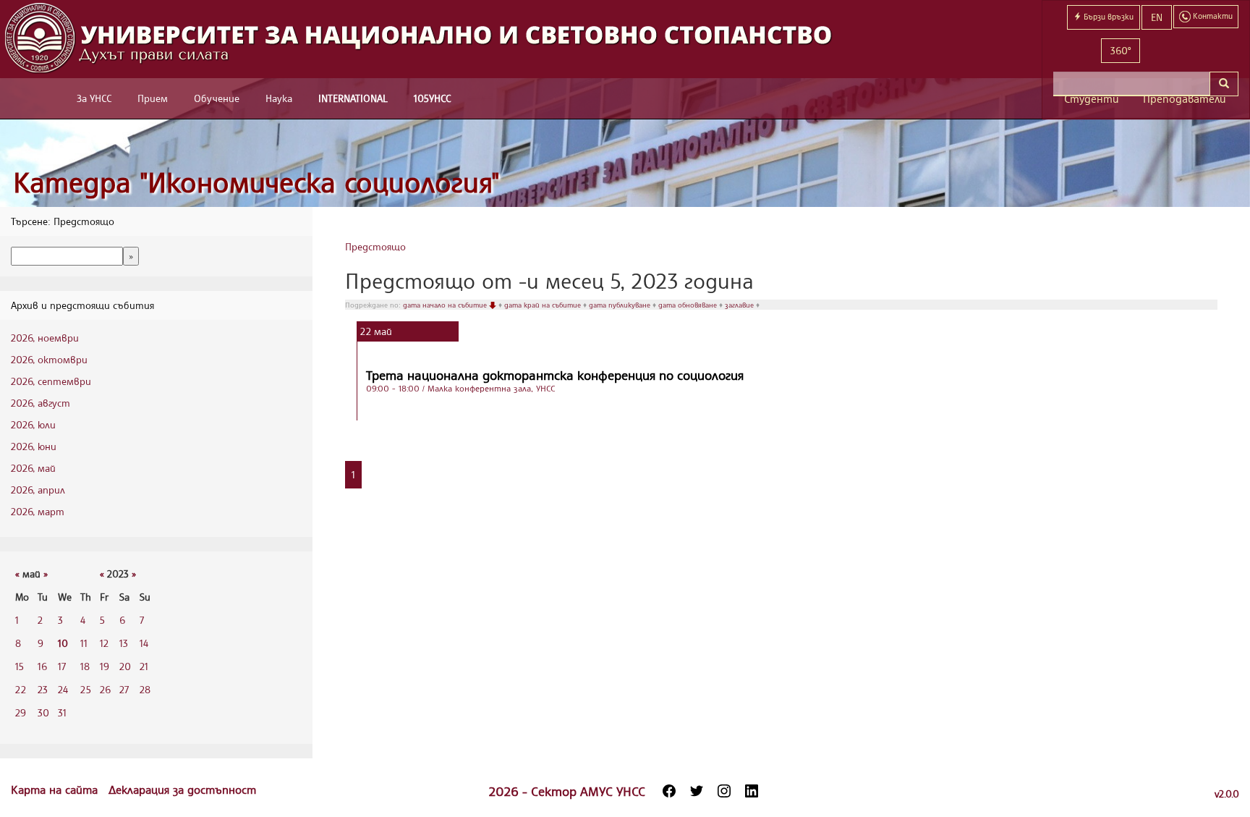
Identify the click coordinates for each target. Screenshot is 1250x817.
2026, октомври (49, 359)
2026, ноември (45, 337)
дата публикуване (620, 304)
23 (43, 689)
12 (104, 643)
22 (20, 689)
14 (144, 643)
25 (85, 689)
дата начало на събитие (446, 304)
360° (1120, 50)
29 (20, 712)
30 (43, 712)
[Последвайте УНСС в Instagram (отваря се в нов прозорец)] (724, 791)
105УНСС (432, 98)
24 (63, 689)
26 (105, 689)
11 (84, 643)
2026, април (38, 489)
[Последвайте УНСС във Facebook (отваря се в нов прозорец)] (669, 791)
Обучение (216, 98)
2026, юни (33, 446)
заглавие (740, 304)
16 (42, 666)
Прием (152, 98)
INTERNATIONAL (353, 98)
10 (63, 643)
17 (62, 666)
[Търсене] (1223, 84)
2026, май (33, 468)
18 (85, 666)
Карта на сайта (56, 789)
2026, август (40, 403)
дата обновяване (688, 304)
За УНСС (94, 98)
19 (104, 666)
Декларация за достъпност (182, 789)
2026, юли (33, 424)
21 (144, 666)
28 (145, 689)
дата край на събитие (543, 304)
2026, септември (51, 381)
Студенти (1091, 99)
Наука (278, 98)
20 (125, 666)
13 (123, 643)
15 (19, 666)
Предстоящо (375, 246)
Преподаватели (1184, 99)
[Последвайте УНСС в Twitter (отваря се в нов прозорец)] (696, 791)
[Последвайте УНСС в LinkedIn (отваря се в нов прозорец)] (751, 791)
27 (124, 689)
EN (1156, 17)
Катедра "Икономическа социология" (256, 182)
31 (62, 712)
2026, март (37, 511)
